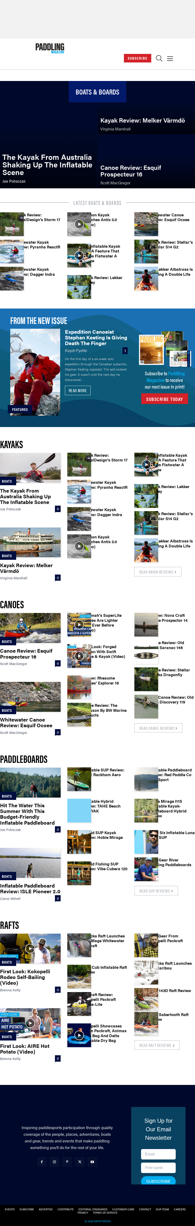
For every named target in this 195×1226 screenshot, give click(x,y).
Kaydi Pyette (76, 350)
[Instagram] (54, 1161)
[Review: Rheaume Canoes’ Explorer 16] (79, 687)
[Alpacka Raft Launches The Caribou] (146, 972)
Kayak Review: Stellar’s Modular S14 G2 (171, 244)
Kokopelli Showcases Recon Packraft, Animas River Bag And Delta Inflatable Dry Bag (104, 1033)
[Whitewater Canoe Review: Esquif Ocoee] (146, 224)
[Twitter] (79, 1161)
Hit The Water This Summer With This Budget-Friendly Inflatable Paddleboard (27, 813)
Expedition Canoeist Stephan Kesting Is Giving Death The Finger (96, 337)
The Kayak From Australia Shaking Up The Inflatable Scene (25, 496)
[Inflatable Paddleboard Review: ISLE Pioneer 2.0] (30, 863)
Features (20, 409)
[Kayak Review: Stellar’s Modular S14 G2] (146, 251)
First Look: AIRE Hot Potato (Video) (24, 1048)
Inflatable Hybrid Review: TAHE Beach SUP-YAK (101, 806)
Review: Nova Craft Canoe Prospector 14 (168, 617)
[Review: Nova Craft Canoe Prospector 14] (146, 625)
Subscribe (137, 58)
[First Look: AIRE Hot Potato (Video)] (30, 1023)
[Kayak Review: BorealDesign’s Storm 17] (12, 224)
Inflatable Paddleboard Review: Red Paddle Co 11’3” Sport (170, 774)
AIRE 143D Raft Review (170, 990)
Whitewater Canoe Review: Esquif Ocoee (169, 217)
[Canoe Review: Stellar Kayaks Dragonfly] (146, 679)
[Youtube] (92, 1161)
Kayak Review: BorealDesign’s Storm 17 (37, 217)
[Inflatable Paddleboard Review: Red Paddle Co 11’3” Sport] (146, 779)
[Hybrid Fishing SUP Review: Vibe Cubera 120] (79, 873)
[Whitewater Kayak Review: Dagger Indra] (12, 278)
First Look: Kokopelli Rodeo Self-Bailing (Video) (25, 976)
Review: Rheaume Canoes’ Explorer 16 (100, 680)
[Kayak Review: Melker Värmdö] (146, 107)
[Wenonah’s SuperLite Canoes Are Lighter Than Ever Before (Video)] (79, 625)
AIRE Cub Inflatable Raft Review (104, 969)
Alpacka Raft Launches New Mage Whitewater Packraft (103, 940)
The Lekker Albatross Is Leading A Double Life (171, 271)
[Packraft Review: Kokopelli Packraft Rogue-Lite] (79, 1004)
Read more (78, 390)
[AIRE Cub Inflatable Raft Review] (79, 976)
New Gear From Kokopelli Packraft (166, 938)
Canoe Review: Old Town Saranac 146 (166, 645)
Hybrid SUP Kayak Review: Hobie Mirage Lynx (102, 837)
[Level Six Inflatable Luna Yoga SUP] (146, 842)
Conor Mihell (10, 898)
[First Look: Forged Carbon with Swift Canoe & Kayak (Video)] (79, 656)
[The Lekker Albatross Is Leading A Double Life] (146, 278)
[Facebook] (41, 1161)
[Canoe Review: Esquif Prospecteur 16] (146, 161)
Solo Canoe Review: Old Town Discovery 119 (171, 699)
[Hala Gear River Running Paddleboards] (146, 869)
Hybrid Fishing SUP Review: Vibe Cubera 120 (104, 866)
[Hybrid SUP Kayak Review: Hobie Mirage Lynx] (79, 842)
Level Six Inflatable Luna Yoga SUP (172, 835)
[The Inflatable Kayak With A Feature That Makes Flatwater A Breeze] (79, 255)
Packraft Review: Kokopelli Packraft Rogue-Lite (99, 999)
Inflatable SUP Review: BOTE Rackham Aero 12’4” (103, 774)
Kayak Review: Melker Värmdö (26, 567)
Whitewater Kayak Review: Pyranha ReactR (37, 244)
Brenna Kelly (10, 989)
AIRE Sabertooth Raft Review (169, 1017)
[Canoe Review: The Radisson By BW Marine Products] (79, 715)
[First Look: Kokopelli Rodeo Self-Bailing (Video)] (30, 949)
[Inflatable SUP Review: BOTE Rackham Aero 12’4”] (79, 779)
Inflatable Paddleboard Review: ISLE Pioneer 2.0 (30, 888)
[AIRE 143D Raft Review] (146, 1000)
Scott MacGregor (13, 663)
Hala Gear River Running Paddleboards (170, 862)
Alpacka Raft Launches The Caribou (170, 965)
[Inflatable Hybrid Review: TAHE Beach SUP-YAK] (79, 810)
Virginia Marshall (13, 577)
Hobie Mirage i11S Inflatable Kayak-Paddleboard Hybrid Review (167, 808)
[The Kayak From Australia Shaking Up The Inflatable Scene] (48, 134)
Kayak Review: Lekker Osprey (102, 280)
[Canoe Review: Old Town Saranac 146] (146, 652)
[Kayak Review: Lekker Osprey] (79, 287)
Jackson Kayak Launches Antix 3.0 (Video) (99, 219)
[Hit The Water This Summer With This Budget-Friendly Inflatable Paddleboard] (30, 783)
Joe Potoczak (10, 508)
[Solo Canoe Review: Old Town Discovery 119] (146, 706)
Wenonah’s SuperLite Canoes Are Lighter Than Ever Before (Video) (102, 622)
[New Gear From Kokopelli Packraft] (146, 945)
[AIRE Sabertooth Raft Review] (146, 1024)
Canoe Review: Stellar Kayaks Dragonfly (169, 672)
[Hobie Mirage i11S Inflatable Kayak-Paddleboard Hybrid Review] (146, 810)
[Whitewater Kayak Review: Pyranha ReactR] (12, 251)
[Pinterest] (67, 1161)
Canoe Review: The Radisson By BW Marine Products (104, 710)
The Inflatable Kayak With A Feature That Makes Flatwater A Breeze (101, 253)
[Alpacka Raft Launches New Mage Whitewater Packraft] (79, 945)
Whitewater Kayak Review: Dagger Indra (34, 271)
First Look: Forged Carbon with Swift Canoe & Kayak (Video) (103, 651)
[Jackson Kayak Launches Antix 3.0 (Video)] (79, 224)
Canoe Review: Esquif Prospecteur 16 (26, 653)
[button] (159, 59)
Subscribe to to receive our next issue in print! (165, 379)
